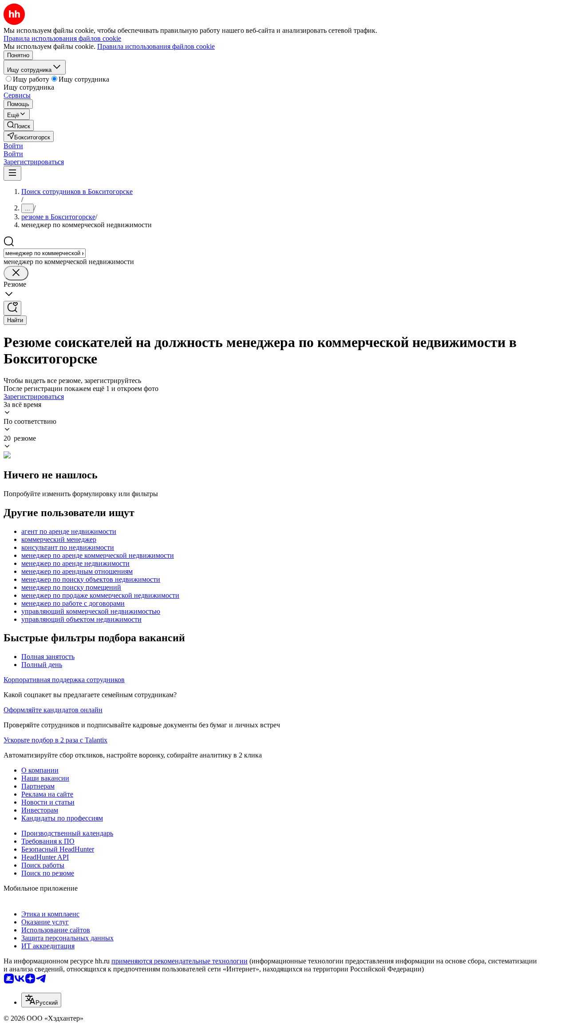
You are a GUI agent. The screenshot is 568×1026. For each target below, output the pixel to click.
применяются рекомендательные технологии (179, 961)
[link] (19, 125)
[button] (13, 146)
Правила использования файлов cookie (156, 46)
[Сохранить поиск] (12, 308)
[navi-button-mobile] (12, 173)
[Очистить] (16, 273)
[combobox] (45, 253)
